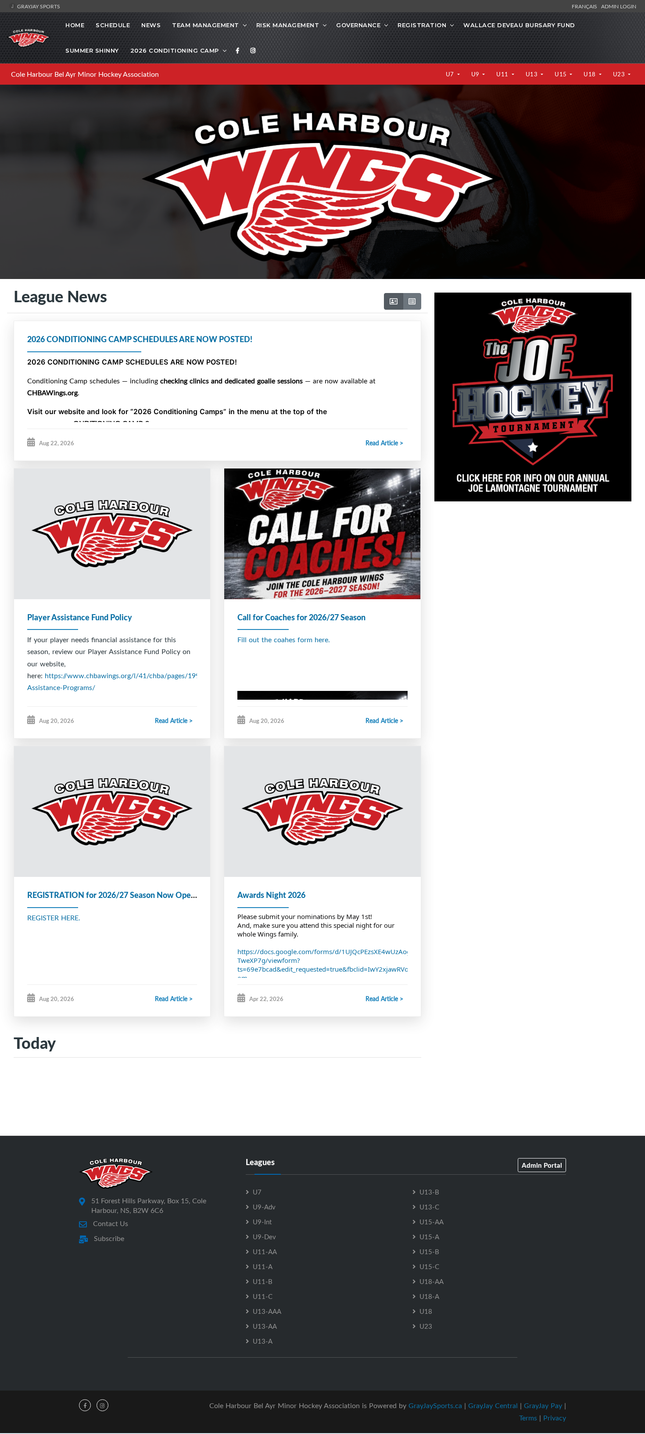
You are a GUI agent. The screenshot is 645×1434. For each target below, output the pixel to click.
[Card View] (393, 301)
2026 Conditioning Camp (174, 50)
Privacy (554, 1418)
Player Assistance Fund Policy (79, 617)
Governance (358, 25)
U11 (503, 74)
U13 (532, 74)
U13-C (429, 1206)
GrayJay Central (493, 1405)
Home (74, 25)
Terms (528, 1418)
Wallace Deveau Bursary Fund (519, 25)
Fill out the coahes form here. (283, 639)
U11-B (262, 1281)
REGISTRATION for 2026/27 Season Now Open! (112, 895)
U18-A (429, 1296)
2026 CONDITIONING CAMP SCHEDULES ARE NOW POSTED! (139, 339)
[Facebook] (238, 50)
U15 (561, 74)
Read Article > (384, 443)
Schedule (113, 25)
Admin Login (618, 6)
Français (586, 6)
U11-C (262, 1296)
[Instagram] (253, 50)
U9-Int (262, 1221)
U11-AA (265, 1251)
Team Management (205, 25)
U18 (590, 74)
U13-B (429, 1191)
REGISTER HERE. (53, 918)
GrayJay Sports (38, 6)
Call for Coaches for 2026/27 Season (301, 617)
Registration (422, 25)
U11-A (262, 1266)
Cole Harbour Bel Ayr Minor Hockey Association (85, 74)
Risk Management (287, 25)
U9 (476, 74)
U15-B (429, 1251)
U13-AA (265, 1326)
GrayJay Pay (543, 1405)
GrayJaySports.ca (435, 1405)
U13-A (262, 1341)
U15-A (429, 1236)
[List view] (412, 301)
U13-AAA (267, 1311)
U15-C (429, 1266)
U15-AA (431, 1221)
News (151, 25)
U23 (620, 74)
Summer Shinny (92, 50)
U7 (451, 74)
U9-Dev (264, 1236)
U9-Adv (264, 1206)
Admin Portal (542, 1165)
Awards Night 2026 (271, 895)
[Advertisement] (532, 590)
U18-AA (431, 1281)
